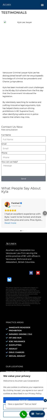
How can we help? (9, 162)
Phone (4, 153)
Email (4, 144)
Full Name (6, 135)
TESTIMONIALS (14, 13)
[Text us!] (37, 414)
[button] (42, 5)
